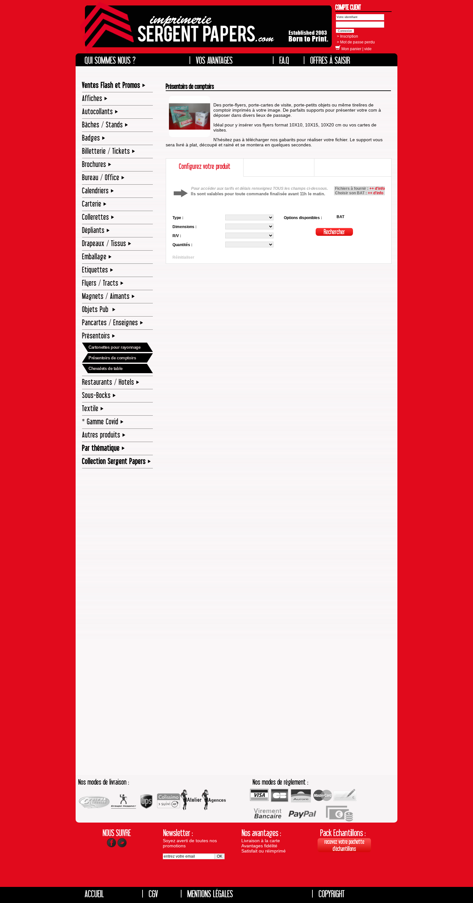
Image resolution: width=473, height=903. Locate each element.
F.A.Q (284, 60)
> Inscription (347, 36)
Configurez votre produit (204, 166)
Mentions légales (210, 893)
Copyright (332, 893)
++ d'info (377, 188)
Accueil (94, 893)
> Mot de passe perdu (356, 42)
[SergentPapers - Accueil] (207, 31)
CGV (153, 893)
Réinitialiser (183, 257)
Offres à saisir (330, 60)
